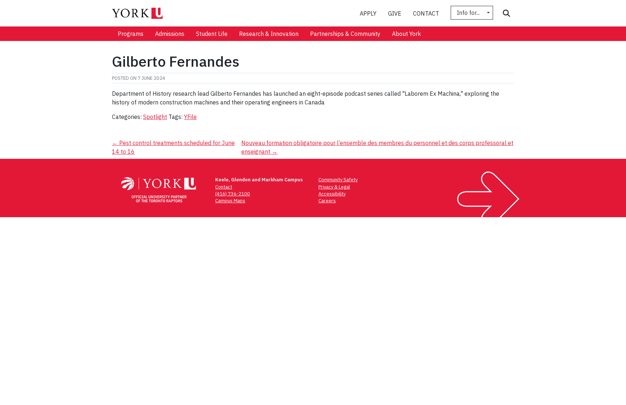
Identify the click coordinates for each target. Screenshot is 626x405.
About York (406, 33)
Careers (327, 201)
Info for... (469, 12)
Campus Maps (230, 201)
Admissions (169, 33)
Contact (426, 13)
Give (394, 13)
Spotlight (155, 116)
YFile (190, 116)
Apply (368, 13)
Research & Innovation (269, 33)
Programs (130, 33)
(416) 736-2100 (232, 194)
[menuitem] (130, 33)
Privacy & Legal (334, 187)
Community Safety (338, 180)
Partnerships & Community (345, 33)
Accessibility (332, 194)
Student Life (212, 33)
